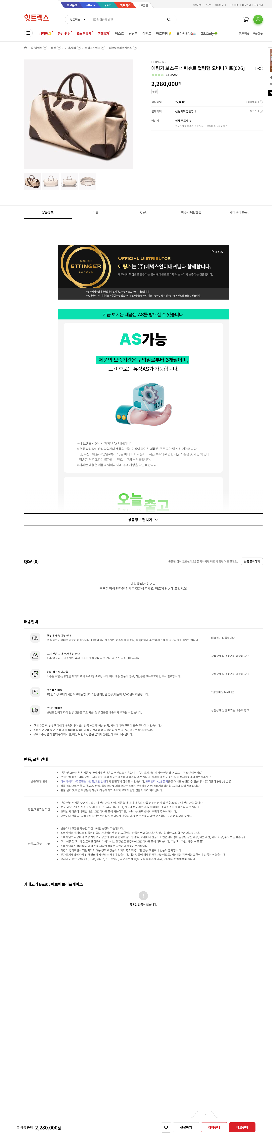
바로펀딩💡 (164, 33)
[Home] (25, 47)
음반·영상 (64, 33)
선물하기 (186, 1127)
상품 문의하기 (252, 561)
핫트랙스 (75, 19)
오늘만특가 (84, 33)
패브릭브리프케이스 (120, 48)
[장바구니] (245, 19)
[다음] (134, 116)
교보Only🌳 (209, 33)
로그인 (208, 5)
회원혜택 (219, 5)
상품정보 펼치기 (140, 519)
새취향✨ (45, 33)
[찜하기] (166, 1127)
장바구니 (214, 1127)
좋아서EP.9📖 (186, 33)
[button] (259, 68)
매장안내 (246, 5)
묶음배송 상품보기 (216, 126)
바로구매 (242, 1127)
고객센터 (258, 5)
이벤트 (146, 33)
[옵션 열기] (204, 1114)
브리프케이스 (92, 48)
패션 (53, 48)
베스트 (119, 33)
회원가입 (197, 5)
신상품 (133, 33)
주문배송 (234, 5)
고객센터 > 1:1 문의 (156, 781)
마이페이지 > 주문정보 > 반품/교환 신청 (83, 781)
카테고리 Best (239, 212)
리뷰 (96, 212)
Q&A (143, 212)
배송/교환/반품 (191, 212)
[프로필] (258, 19)
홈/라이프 (36, 48)
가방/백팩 (70, 48)
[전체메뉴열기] (28, 33)
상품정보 (48, 212)
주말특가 (103, 33)
